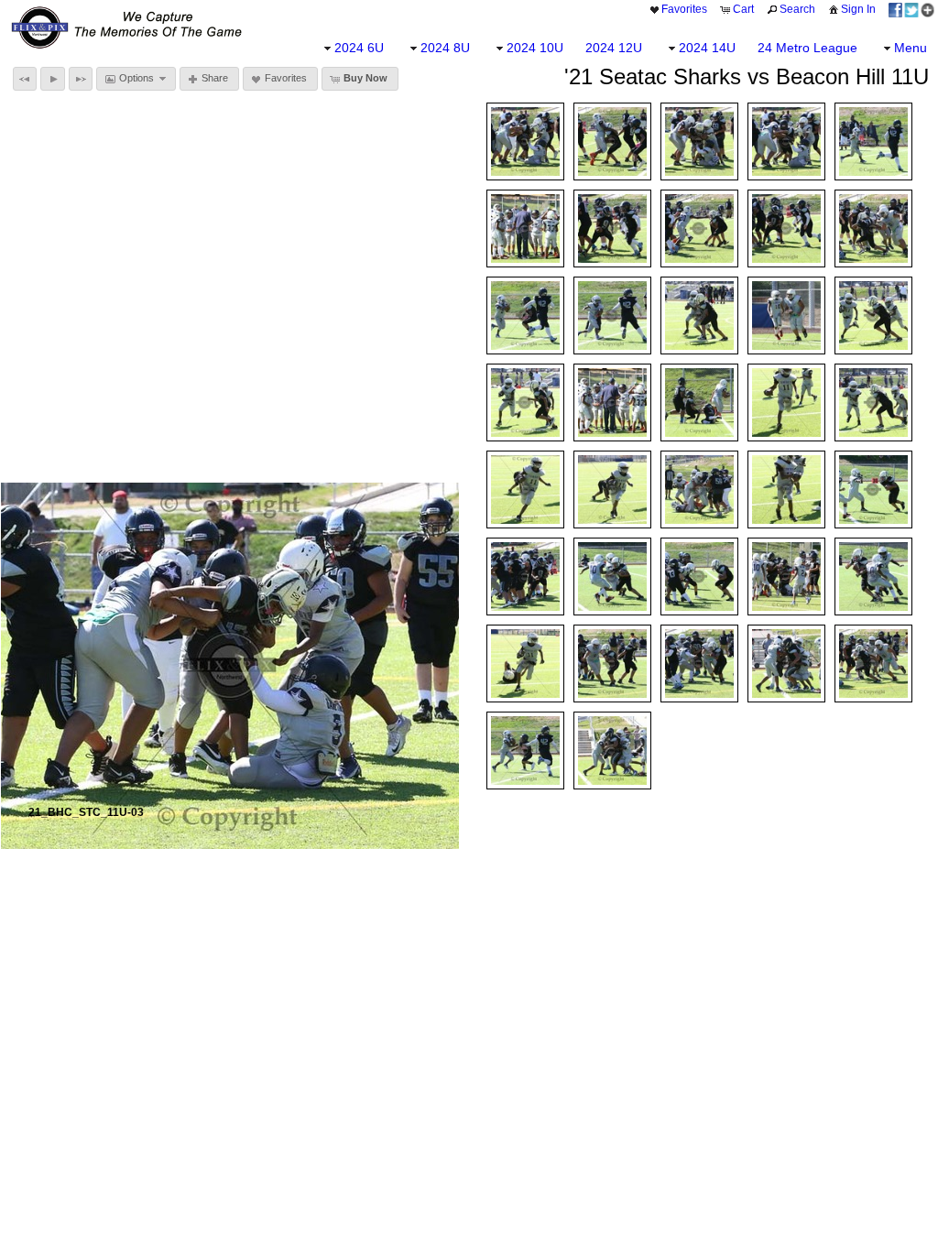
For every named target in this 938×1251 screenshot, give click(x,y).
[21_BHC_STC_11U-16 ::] (699, 489)
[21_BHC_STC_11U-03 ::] (525, 141)
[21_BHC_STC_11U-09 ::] (873, 141)
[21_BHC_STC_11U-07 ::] (699, 228)
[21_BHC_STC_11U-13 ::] (699, 402)
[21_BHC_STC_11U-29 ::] (786, 576)
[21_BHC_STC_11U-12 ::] (612, 315)
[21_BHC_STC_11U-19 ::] (873, 315)
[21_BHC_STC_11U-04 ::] (699, 141)
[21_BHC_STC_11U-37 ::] (525, 750)
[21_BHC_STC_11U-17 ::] (699, 315)
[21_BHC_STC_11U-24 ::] (786, 489)
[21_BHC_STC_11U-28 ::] (699, 576)
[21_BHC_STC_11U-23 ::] (786, 402)
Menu (910, 47)
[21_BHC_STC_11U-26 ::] (873, 489)
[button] (25, 79)
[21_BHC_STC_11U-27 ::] (612, 576)
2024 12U (613, 47)
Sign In (858, 9)
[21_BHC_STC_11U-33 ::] (612, 663)
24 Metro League (807, 47)
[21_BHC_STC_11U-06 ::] (612, 228)
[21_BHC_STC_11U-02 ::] (786, 141)
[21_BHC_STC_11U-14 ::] (612, 402)
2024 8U (445, 47)
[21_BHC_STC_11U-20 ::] (612, 489)
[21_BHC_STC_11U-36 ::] (612, 750)
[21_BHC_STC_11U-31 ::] (873, 663)
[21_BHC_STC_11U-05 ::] (786, 228)
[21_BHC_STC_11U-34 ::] (873, 576)
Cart (743, 9)
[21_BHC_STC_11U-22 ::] (525, 489)
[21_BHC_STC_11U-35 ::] (525, 663)
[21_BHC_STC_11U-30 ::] (786, 663)
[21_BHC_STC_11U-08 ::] (612, 141)
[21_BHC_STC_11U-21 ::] (873, 402)
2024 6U (359, 47)
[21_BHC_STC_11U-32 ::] (699, 663)
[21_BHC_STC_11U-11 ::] (525, 315)
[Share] (911, 9)
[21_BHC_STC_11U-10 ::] (525, 228)
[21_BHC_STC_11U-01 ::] (873, 228)
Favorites (684, 9)
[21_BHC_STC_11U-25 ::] (525, 576)
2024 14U (707, 47)
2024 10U (535, 47)
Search (797, 9)
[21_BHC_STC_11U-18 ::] (525, 402)
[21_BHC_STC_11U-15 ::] (786, 315)
